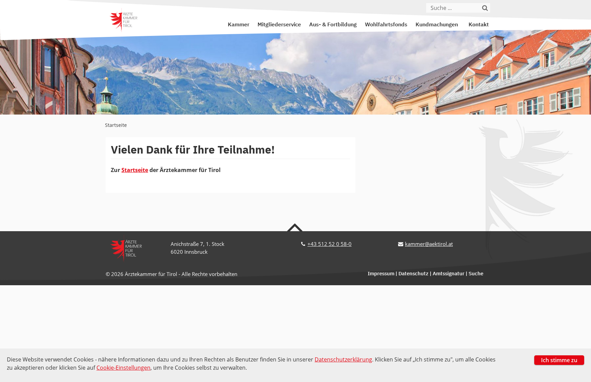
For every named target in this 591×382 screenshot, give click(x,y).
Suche (476, 273)
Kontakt (479, 25)
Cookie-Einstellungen (123, 367)
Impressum (381, 273)
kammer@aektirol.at (429, 243)
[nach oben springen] (295, 227)
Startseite (116, 125)
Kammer (238, 25)
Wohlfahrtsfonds (386, 25)
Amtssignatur (448, 273)
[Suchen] (485, 8)
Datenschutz (413, 273)
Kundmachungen (437, 25)
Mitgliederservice (279, 25)
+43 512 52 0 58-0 (329, 243)
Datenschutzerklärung (343, 359)
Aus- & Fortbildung (333, 25)
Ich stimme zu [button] (559, 360)
